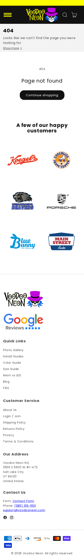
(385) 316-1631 (25, 506)
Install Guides (13, 356)
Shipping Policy (14, 422)
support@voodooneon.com (24, 510)
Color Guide (12, 363)
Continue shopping (42, 95)
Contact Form (23, 501)
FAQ (6, 388)
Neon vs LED (12, 375)
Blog (6, 382)
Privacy (8, 435)
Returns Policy (13, 429)
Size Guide (11, 369)
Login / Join (12, 416)
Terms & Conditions (18, 441)
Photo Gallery (13, 350)
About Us (10, 410)
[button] (8, 14)
